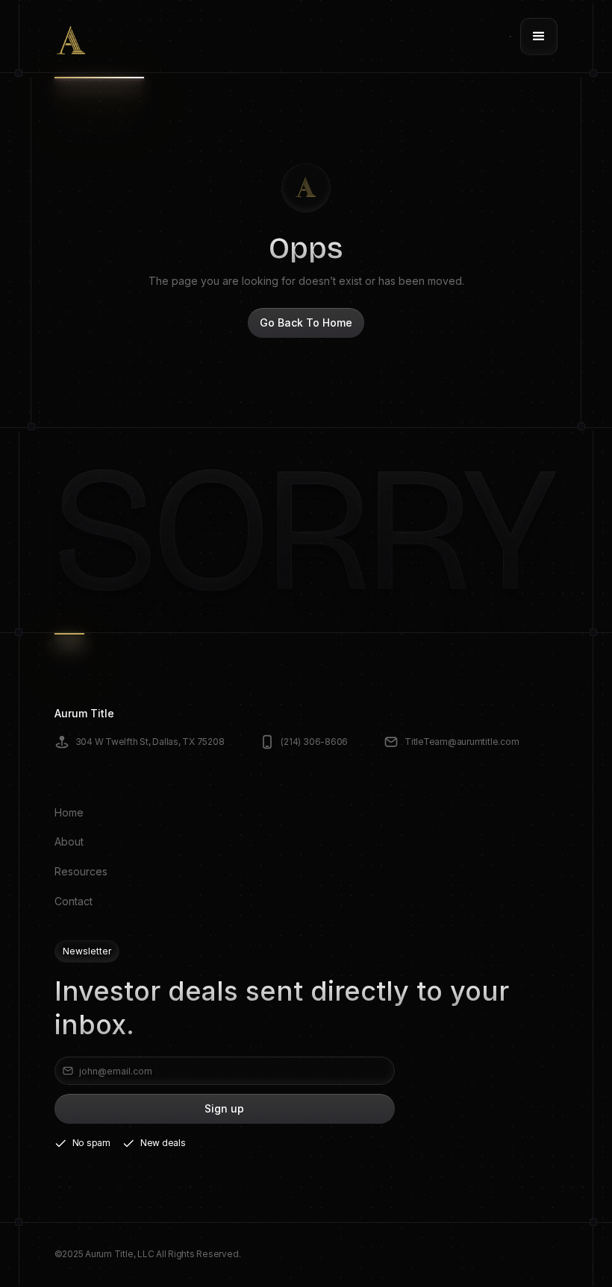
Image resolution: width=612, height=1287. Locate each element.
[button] (539, 36)
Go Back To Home (306, 322)
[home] (71, 36)
